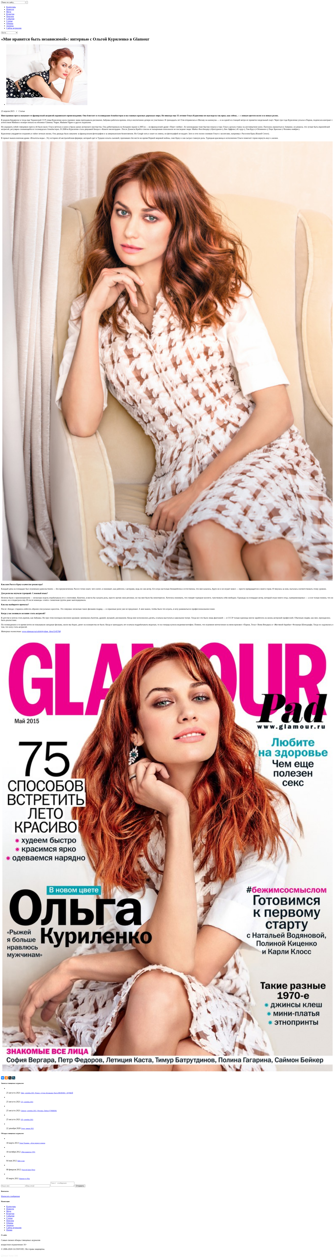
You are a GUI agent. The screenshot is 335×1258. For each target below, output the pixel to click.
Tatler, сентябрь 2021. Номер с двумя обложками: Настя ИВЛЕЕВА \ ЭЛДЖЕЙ (47, 1093)
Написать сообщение (10, 1196)
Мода (8, 12)
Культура (10, 14)
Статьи (9, 21)
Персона (10, 16)
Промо (9, 1230)
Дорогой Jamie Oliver (28, 1170)
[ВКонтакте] (2, 1077)
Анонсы (10, 26)
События (10, 19)
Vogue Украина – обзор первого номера (32, 1143)
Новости (10, 9)
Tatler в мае (21, 1161)
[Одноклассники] (6, 1077)
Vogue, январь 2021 (27, 1128)
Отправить (80, 1186)
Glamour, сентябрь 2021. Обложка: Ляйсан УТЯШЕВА (39, 1111)
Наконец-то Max (24, 1179)
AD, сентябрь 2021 (27, 1120)
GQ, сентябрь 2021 (27, 1102)
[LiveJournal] (13, 1077)
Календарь (11, 7)
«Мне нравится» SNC (28, 1152)
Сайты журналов (13, 28)
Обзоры (9, 23)
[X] (10, 1077)
